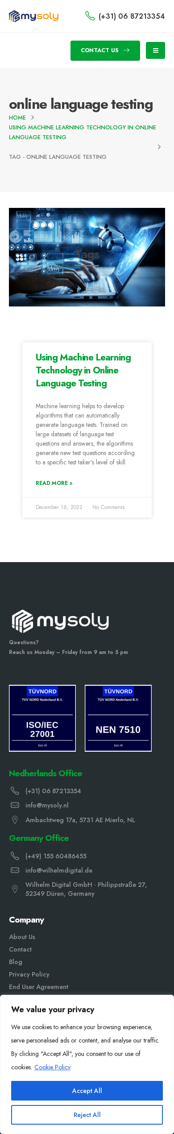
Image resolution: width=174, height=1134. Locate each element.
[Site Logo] (33, 16)
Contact (20, 949)
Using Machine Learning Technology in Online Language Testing (83, 370)
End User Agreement (38, 986)
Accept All (87, 1090)
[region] (87, 1064)
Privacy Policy (29, 974)
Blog (15, 961)
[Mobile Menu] (155, 50)
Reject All (87, 1114)
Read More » (54, 483)
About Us (22, 936)
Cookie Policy (52, 1067)
